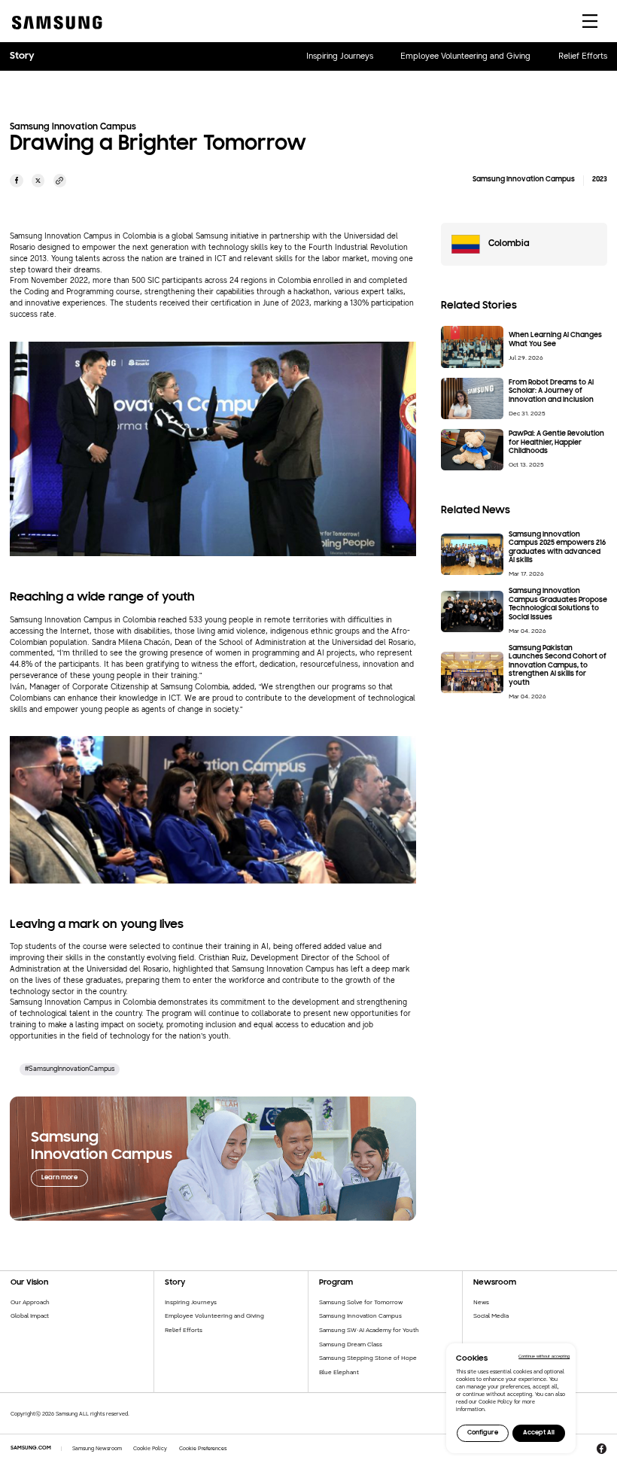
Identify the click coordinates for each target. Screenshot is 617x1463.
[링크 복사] (60, 180)
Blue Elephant (339, 1372)
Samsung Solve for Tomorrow (361, 1302)
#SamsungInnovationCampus (69, 1068)
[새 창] (16, 180)
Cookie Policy (150, 1448)
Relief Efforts (582, 56)
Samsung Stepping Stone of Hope (368, 1357)
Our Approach (30, 1302)
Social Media (491, 1315)
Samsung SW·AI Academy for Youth (369, 1330)
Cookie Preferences (203, 1448)
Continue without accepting (544, 1356)
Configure (482, 1432)
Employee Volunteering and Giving (465, 56)
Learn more (59, 1177)
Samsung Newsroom (97, 1448)
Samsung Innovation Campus (360, 1315)
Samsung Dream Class (350, 1344)
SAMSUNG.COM (31, 1448)
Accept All (539, 1432)
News (481, 1302)
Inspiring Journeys (339, 56)
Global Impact (30, 1315)
